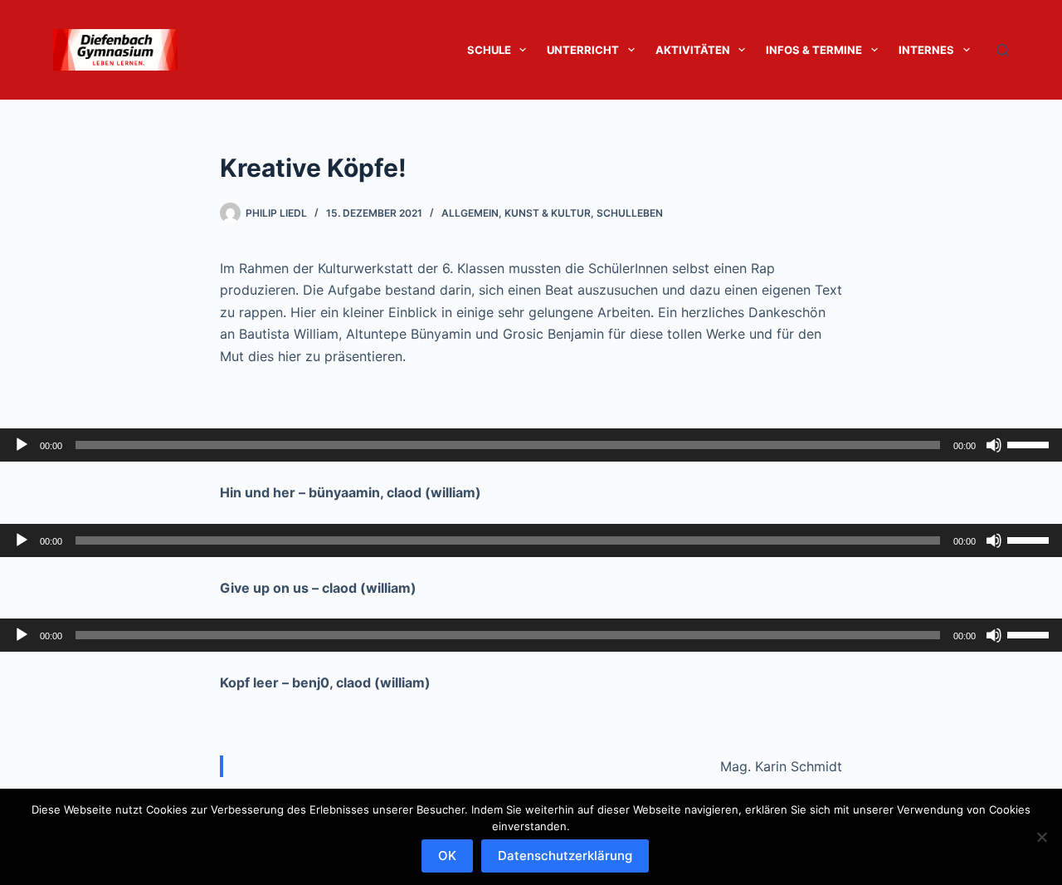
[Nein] (1041, 837)
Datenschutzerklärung (565, 855)
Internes (926, 49)
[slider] (1030, 443)
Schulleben (630, 213)
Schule (489, 49)
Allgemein (470, 213)
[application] (531, 445)
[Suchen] (1002, 50)
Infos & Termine (814, 49)
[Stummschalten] (994, 445)
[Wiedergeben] (21, 445)
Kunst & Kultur (547, 213)
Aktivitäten (692, 49)
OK (447, 855)
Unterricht (583, 49)
